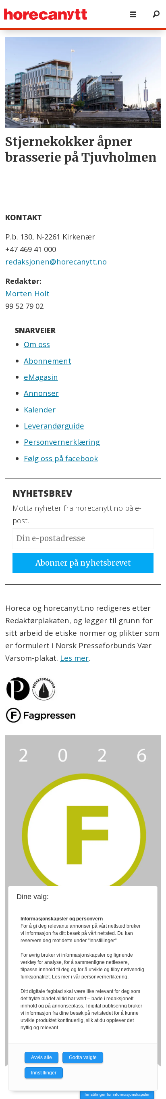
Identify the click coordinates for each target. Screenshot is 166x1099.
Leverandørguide (54, 425)
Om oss (37, 344)
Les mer (74, 658)
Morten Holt (27, 293)
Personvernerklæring (62, 442)
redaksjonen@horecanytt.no (56, 261)
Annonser (41, 393)
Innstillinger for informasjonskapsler (117, 1094)
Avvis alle (41, 1057)
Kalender (40, 409)
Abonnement (47, 361)
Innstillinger (43, 1073)
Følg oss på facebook (61, 458)
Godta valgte (83, 1057)
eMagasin (41, 377)
